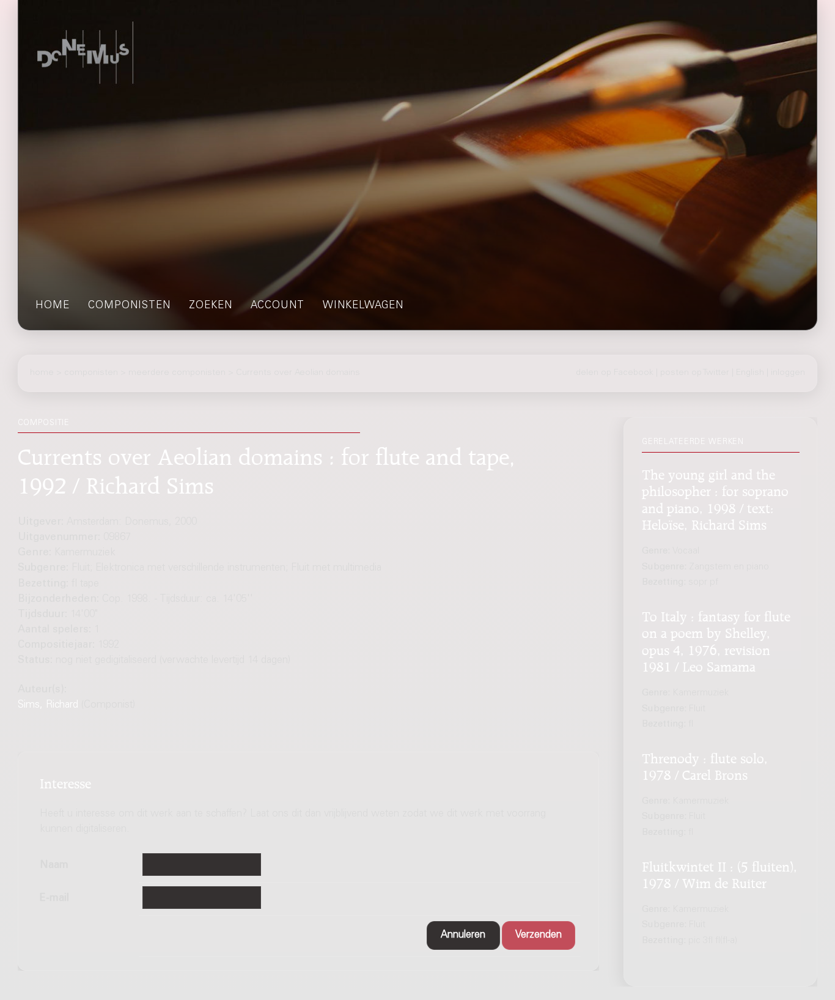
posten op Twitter (694, 373)
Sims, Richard (48, 705)
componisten (129, 306)
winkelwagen (363, 306)
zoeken (210, 306)
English (750, 373)
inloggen (788, 373)
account (277, 306)
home (52, 306)
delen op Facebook (614, 373)
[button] (463, 935)
